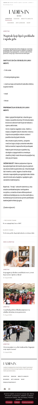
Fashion (16, 18)
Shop (28, 22)
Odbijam (17, 402)
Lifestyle (8, 18)
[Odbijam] (36, 398)
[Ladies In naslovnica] (19, 12)
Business (11, 22)
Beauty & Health (27, 18)
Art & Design (20, 22)
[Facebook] (4, 389)
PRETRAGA (19, 15)
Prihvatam (9, 402)
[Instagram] (9, 389)
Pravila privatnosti (9, 382)
